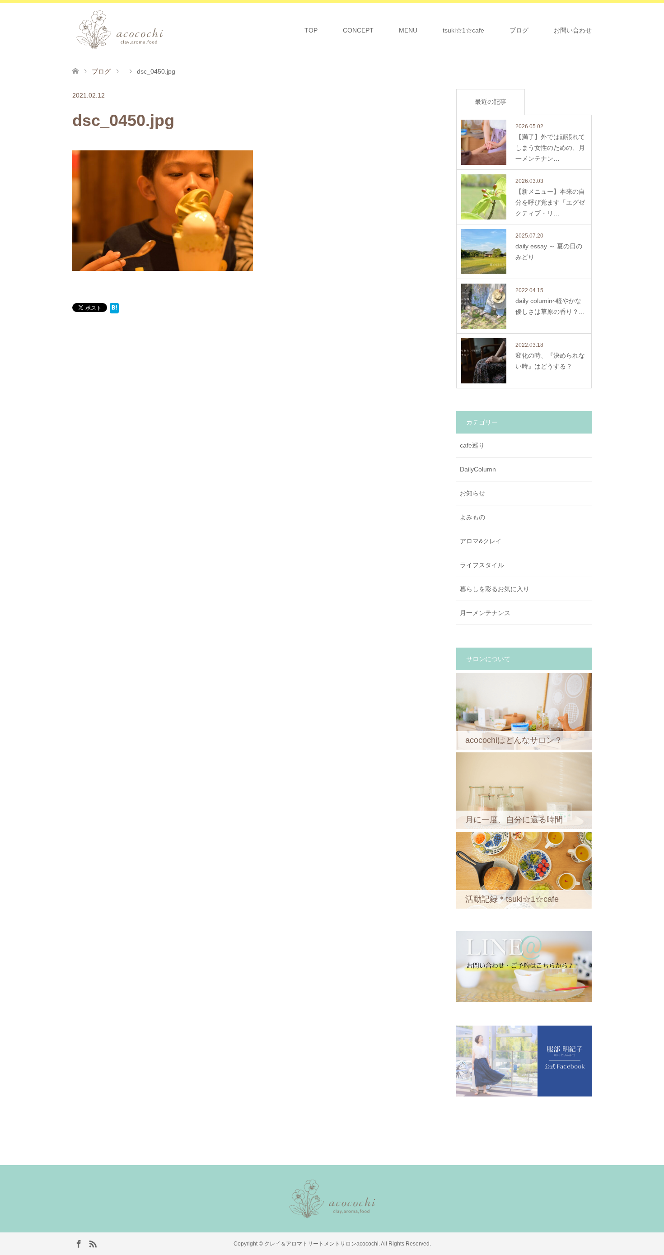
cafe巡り (472, 445)
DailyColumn (478, 469)
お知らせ (472, 493)
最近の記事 (490, 101)
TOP (311, 30)
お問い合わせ (573, 30)
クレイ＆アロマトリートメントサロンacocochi (321, 1244)
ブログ (519, 30)
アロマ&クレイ (481, 541)
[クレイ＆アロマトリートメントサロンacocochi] (166, 29)
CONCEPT (358, 30)
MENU (408, 30)
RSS (92, 1243)
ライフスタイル (482, 565)
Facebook (78, 1243)
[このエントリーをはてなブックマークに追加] (114, 309)
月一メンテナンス (485, 612)
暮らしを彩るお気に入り (494, 589)
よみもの (472, 517)
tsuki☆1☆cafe (463, 30)
